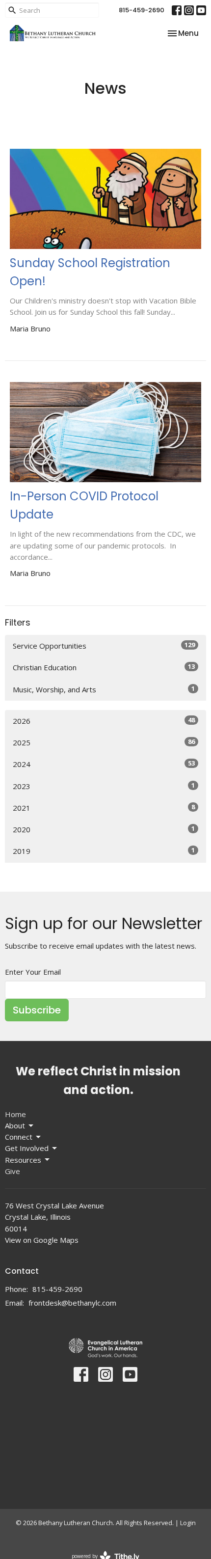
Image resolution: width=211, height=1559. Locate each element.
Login (188, 1522)
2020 (104, 829)
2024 (104, 764)
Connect (18, 1137)
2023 (104, 786)
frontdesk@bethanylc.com (72, 1303)
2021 (104, 807)
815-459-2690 (141, 10)
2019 (104, 851)
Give (12, 1171)
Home (15, 1114)
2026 (104, 720)
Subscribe (37, 1010)
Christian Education (104, 667)
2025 (104, 742)
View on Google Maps (42, 1240)
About (15, 1125)
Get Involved (27, 1148)
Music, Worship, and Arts (104, 689)
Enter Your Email (33, 972)
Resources (23, 1160)
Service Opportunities (104, 645)
